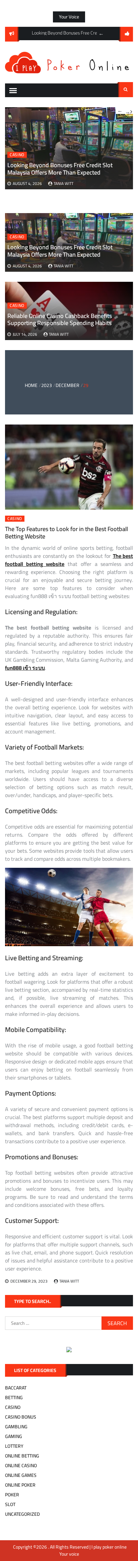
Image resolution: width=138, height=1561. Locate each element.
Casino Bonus (20, 1417)
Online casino (21, 1465)
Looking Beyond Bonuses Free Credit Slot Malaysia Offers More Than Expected (60, 251)
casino (17, 237)
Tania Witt (63, 266)
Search (125, 89)
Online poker (20, 1485)
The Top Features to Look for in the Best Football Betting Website (66, 532)
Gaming (13, 1436)
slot (10, 1504)
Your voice (69, 16)
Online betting (22, 1455)
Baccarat (15, 1387)
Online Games (21, 1475)
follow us (126, 34)
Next (128, 110)
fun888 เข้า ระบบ (25, 668)
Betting (14, 1397)
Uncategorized (22, 1514)
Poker (12, 1494)
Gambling (16, 1426)
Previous (101, 33)
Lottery (14, 1446)
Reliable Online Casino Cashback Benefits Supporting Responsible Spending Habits (59, 319)
